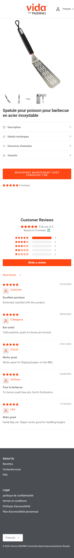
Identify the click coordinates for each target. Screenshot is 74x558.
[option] (37, 55)
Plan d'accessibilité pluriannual (20, 511)
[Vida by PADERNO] (37, 9)
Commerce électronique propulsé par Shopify (49, 546)
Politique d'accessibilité (16, 506)
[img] (10, 284)
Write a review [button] (37, 262)
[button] (11, 185)
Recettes (8, 463)
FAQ (5, 474)
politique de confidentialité (18, 495)
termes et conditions (15, 500)
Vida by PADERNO (18, 546)
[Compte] (57, 9)
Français (67, 9)
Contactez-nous (12, 469)
